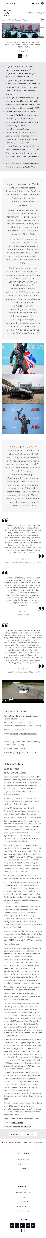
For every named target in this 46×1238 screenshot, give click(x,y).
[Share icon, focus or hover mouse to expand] (26, 56)
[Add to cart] (23, 56)
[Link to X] (17, 1225)
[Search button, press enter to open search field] (43, 19)
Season (4, 20)
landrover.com (23, 1159)
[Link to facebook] (12, 1225)
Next (29, 1134)
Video (25, 20)
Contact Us (23, 1201)
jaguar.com (23, 1164)
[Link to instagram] (28, 1225)
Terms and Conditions (23, 1192)
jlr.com (23, 1168)
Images (18, 20)
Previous (17, 1134)
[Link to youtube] (22, 1225)
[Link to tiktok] (33, 1225)
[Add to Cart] (42, 29)
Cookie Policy (23, 1206)
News (11, 20)
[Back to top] (23, 1231)
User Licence (23, 1197)
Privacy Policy (23, 1210)
